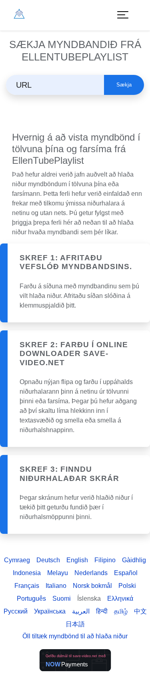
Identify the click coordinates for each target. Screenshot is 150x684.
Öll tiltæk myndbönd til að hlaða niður (75, 636)
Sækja (124, 85)
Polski (127, 585)
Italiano (56, 585)
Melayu (57, 572)
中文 (140, 611)
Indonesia (27, 572)
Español (126, 572)
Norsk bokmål (92, 585)
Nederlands (91, 572)
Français (26, 585)
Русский (16, 611)
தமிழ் (121, 611)
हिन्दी (102, 611)
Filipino (105, 560)
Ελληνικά (120, 598)
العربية (81, 611)
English (77, 560)
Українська (50, 611)
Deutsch (48, 560)
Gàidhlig (134, 560)
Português (31, 598)
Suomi (61, 598)
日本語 (75, 624)
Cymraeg (17, 560)
